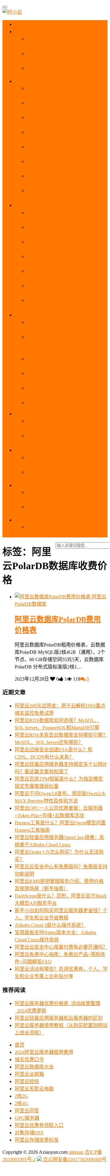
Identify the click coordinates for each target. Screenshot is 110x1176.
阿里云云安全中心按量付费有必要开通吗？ (61, 947)
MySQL (27, 413)
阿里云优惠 (31, 31)
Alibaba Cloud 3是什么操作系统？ (50, 925)
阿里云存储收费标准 (37, 1139)
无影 (24, 314)
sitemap (76, 1152)
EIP (23, 519)
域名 (25, 450)
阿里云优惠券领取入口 (39, 1125)
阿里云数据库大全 (34, 1066)
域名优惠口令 (29, 1059)
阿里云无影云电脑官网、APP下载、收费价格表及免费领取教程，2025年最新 (66, 344)
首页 (24, 24)
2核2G (21, 1096)
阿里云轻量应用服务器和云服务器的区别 (59, 1018)
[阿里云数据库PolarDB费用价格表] (53, 596)
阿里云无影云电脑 (34, 1088)
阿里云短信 (27, 1081)
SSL (24, 485)
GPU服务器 (27, 1118)
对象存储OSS (29, 1132)
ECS (25, 81)
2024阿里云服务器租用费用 (44, 1052)
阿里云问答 (27, 1110)
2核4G (21, 1103)
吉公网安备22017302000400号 (74, 1159)
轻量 (25, 205)
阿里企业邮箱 (29, 1074)
